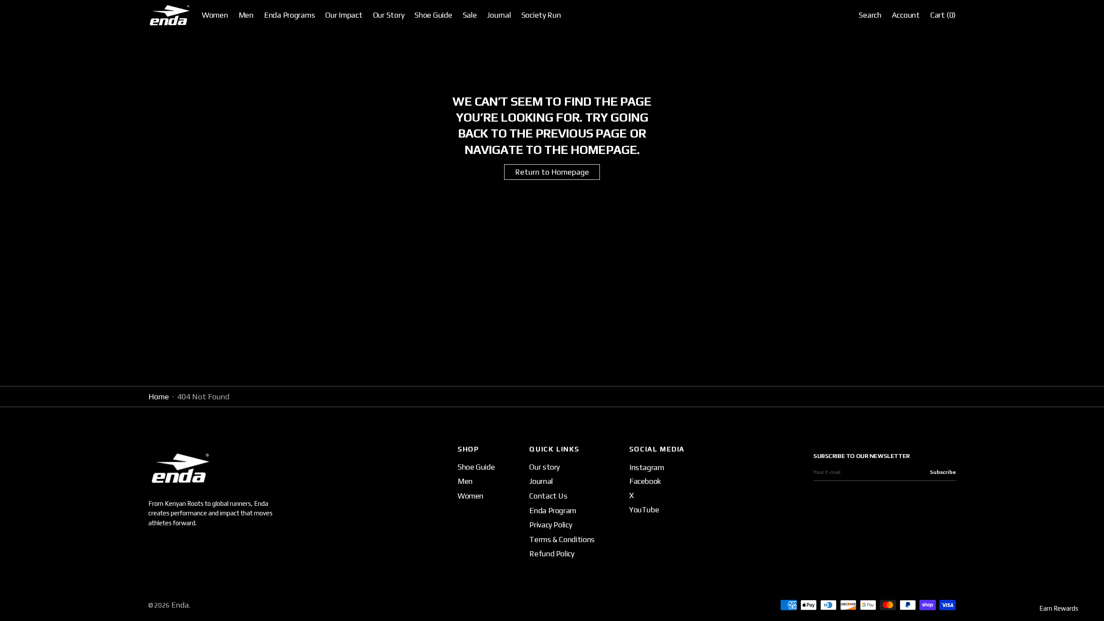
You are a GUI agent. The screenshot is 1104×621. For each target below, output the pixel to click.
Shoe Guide (476, 466)
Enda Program (552, 510)
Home (158, 396)
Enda (180, 604)
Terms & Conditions (562, 539)
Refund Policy (551, 553)
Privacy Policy (550, 524)
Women (470, 495)
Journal (540, 481)
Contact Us (548, 495)
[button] (870, 15)
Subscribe (943, 472)
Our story (544, 466)
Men (465, 481)
